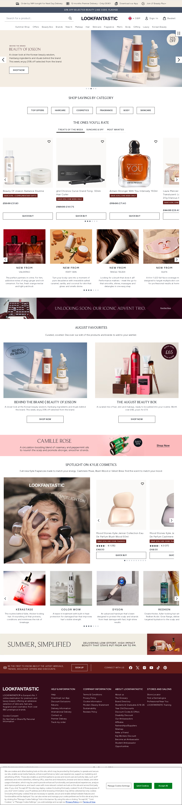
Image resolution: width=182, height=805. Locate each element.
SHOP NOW (19, 70)
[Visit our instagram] (144, 667)
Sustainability (89, 708)
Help (53, 694)
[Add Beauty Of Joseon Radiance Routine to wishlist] (49, 141)
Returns (54, 705)
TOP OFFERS (37, 110)
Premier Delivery (59, 719)
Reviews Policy (90, 712)
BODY (126, 110)
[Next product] (171, 520)
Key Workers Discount (125, 736)
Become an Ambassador (127, 739)
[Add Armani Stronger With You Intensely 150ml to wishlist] (155, 141)
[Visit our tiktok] (158, 667)
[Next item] (177, 179)
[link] (151, 18)
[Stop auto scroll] (179, 33)
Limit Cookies (143, 786)
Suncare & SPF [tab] (95, 129)
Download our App (60, 698)
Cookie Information (92, 701)
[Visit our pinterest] (165, 667)
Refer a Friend (122, 732)
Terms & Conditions (92, 694)
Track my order (58, 722)
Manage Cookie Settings (119, 786)
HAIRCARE (60, 110)
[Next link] (177, 259)
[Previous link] (5, 259)
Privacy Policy (89, 698)
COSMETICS (82, 110)
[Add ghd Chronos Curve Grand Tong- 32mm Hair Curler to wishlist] (102, 141)
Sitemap (119, 729)
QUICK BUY (28, 216)
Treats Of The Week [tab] (70, 129)
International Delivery (61, 712)
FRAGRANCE (106, 110)
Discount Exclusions (60, 701)
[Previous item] (5, 179)
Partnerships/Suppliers (126, 725)
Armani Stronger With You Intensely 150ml (134, 191)
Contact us (56, 715)
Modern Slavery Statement (96, 705)
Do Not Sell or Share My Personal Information (19, 720)
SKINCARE (145, 110)
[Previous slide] (3, 60)
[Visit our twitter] (137, 667)
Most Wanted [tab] (115, 129)
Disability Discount (124, 715)
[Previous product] (98, 520)
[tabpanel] (91, 180)
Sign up (79, 667)
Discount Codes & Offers (127, 712)
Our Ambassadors (124, 719)
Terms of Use (89, 802)
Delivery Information (61, 708)
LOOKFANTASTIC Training (159, 705)
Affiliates (119, 722)
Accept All (163, 786)
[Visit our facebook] (130, 667)
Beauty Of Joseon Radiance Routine (23, 191)
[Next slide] (179, 60)
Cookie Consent (10, 716)
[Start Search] (70, 18)
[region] (91, 786)
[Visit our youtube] (151, 667)
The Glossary (121, 698)
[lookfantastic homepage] (100, 18)
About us (119, 694)
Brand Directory (122, 701)
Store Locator (154, 694)
